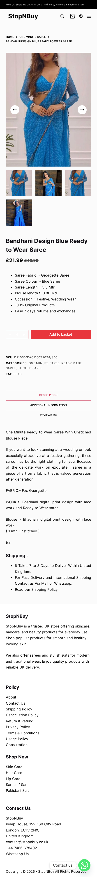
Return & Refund (19, 721)
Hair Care (14, 772)
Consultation (17, 744)
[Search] (62, 16)
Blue (18, 374)
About (11, 697)
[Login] (81, 16)
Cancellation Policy (22, 715)
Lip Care (13, 778)
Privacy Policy (18, 727)
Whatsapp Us (17, 854)
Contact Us (15, 703)
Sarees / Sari (17, 784)
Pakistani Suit (17, 790)
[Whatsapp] (84, 865)
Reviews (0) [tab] (48, 415)
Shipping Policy (19, 709)
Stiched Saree (30, 368)
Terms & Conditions (22, 733)
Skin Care (14, 767)
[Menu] (89, 16)
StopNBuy (23, 16)
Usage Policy (17, 739)
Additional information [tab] (48, 405)
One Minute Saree (44, 363)
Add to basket (60, 334)
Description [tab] (48, 395)
